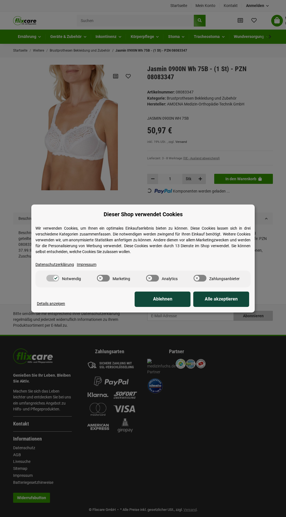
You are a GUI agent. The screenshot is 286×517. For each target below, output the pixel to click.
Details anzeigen (51, 303)
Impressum (86, 264)
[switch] (52, 278)
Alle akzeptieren (221, 299)
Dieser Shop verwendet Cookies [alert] (143, 214)
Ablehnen (162, 299)
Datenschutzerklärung (54, 264)
